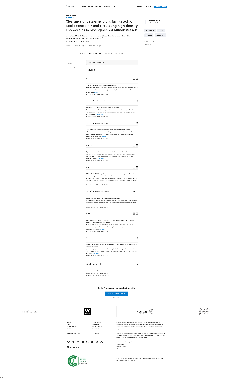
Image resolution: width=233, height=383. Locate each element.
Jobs (68, 324)
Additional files (72, 68)
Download (151, 30)
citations (148, 44)
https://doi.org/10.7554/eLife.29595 (86, 46)
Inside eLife (95, 324)
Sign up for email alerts (116, 294)
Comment (162, 35)
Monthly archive (97, 326)
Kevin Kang (112, 36)
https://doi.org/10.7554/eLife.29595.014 (97, 231)
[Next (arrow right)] (2, 377)
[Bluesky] (68, 343)
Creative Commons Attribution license (150, 358)
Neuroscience (70, 17)
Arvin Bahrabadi (122, 36)
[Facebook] (101, 343)
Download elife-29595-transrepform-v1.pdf (97, 275)
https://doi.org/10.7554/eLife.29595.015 (97, 256)
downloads (157, 42)
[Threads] (97, 343)
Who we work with (72, 326)
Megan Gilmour (102, 36)
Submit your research (160, 7)
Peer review (108, 54)
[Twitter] (78, 343)
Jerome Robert (71, 36)
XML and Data (96, 333)
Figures (95, 53)
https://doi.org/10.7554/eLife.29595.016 (97, 273)
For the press (96, 329)
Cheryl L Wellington (95, 38)
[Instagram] (87, 343)
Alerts (147, 7)
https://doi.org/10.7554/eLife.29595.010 (97, 207)
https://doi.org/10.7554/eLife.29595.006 (97, 138)
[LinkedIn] (73, 343)
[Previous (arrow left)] (0, 377)
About (114, 7)
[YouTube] (92, 343)
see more (96, 92)
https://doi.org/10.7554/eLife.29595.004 (97, 116)
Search (139, 7)
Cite (162, 30)
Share (150, 35)
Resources (95, 331)
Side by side (119, 54)
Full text (83, 54)
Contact (69, 331)
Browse (90, 7)
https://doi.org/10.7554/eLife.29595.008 (97, 160)
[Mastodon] (82, 343)
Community (106, 7)
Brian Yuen (92, 36)
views (147, 42)
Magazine (98, 7)
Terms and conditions (73, 333)
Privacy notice (116, 298)
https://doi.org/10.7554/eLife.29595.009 (97, 185)
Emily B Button (83, 36)
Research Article (71, 15)
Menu (79, 7)
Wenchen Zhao (76, 38)
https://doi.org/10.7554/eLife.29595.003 (97, 94)
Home (84, 7)
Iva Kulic (85, 38)
